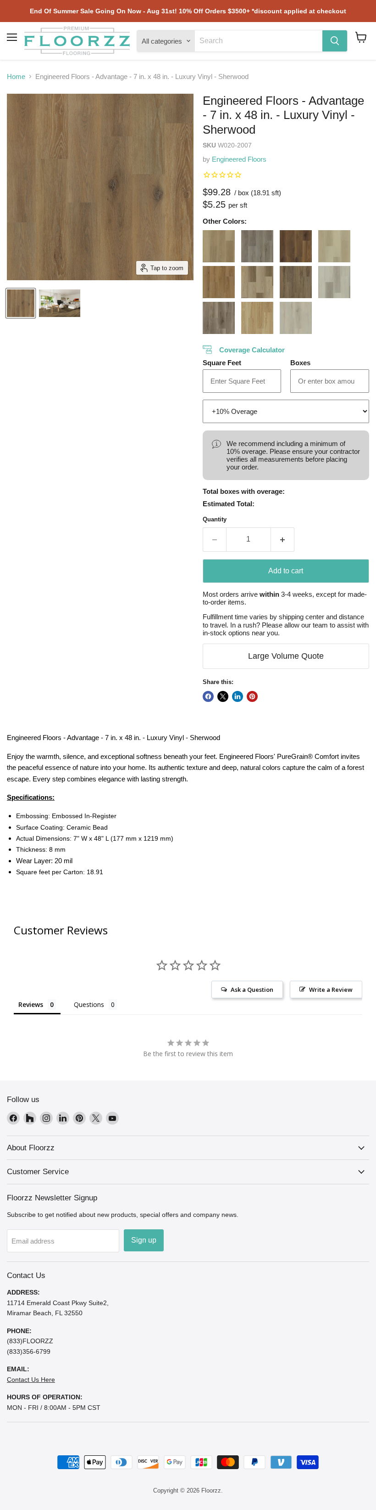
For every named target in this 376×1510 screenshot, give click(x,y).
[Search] (334, 40)
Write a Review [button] (331, 989)
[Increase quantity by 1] (282, 539)
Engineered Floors (239, 159)
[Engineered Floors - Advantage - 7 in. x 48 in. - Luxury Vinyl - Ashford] (257, 246)
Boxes (300, 363)
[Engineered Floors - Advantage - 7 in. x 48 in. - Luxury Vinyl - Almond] (219, 246)
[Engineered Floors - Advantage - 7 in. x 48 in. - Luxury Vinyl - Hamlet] (257, 282)
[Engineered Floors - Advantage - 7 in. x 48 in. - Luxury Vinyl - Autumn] (296, 246)
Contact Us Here (31, 1379)
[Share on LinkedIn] (237, 696)
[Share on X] (222, 696)
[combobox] (258, 40)
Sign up (143, 1240)
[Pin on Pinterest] (252, 696)
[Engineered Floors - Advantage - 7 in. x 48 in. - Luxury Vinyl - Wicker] (296, 318)
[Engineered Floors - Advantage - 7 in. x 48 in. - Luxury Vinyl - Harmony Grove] (296, 282)
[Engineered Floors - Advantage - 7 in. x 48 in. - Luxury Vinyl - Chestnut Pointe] (219, 282)
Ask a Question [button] (252, 989)
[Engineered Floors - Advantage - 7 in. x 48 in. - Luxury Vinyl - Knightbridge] (334, 282)
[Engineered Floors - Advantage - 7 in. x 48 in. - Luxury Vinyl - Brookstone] (334, 246)
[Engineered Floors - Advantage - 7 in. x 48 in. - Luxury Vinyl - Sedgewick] (257, 318)
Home (16, 76)
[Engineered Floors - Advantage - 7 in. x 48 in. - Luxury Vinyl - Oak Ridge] (219, 318)
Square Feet (222, 363)
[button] (361, 37)
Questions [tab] (89, 1004)
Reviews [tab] (30, 1004)
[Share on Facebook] (208, 696)
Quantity (215, 519)
